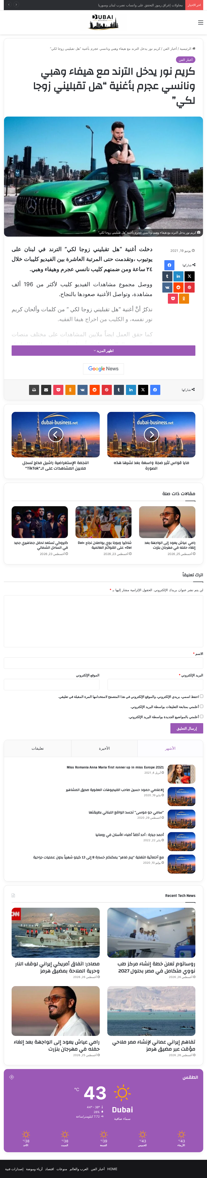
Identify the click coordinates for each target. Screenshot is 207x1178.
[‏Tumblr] (167, 276)
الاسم (198, 654)
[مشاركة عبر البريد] (46, 390)
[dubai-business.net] (103, 22)
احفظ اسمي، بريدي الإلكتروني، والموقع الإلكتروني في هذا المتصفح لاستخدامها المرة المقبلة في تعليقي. (128, 697)
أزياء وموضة (34, 1169)
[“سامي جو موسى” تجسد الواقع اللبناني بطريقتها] (181, 819)
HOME (112, 1169)
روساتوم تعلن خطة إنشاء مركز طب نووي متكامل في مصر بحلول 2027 (133, 5)
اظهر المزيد (105, 350)
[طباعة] (34, 390)
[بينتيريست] (190, 287)
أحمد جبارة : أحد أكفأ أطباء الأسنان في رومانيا (129, 835)
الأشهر (170, 748)
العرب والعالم (79, 1169)
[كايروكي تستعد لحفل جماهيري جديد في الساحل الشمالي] (40, 522)
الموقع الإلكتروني (87, 675)
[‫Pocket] (173, 299)
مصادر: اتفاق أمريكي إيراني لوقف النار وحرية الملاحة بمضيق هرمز (57, 967)
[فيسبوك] (169, 265)
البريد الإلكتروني (191, 675)
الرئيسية (186, 49)
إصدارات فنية (14, 1169)
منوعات (62, 1169)
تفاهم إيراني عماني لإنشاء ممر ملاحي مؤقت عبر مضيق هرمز (153, 1045)
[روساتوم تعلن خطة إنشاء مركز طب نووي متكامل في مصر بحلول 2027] (151, 933)
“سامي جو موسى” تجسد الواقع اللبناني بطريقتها (126, 812)
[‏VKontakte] (167, 287)
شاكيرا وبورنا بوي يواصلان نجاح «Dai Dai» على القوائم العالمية (105, 545)
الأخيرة (104, 748)
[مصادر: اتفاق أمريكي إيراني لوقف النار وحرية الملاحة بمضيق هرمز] (56, 933)
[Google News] (103, 368)
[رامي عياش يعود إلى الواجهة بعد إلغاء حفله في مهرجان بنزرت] (167, 522)
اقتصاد (49, 1169)
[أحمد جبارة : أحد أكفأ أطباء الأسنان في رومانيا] (181, 841)
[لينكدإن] (178, 276)
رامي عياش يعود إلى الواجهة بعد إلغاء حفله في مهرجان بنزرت (170, 545)
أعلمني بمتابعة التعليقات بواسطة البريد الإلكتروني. (164, 707)
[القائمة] (200, 24)
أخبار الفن (170, 49)
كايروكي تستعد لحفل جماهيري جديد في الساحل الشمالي (41, 545)
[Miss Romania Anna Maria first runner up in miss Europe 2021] (181, 774)
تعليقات (38, 748)
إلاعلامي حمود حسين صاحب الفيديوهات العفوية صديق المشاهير (115, 790)
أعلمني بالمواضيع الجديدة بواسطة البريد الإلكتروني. (163, 717)
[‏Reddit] (178, 287)
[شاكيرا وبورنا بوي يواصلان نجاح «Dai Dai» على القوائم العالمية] (103, 522)
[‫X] (190, 276)
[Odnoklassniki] (184, 299)
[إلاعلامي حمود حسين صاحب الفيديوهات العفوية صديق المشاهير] (181, 796)
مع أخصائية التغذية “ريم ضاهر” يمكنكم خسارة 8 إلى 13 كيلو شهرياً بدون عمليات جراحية (98, 857)
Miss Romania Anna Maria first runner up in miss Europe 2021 (115, 767)
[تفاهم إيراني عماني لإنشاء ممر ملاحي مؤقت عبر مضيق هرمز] (151, 1011)
